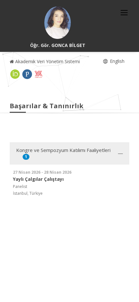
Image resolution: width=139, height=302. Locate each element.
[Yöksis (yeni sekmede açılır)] (38, 74)
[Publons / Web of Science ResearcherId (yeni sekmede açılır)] (27, 74)
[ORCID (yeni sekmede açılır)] (15, 74)
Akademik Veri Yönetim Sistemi (47, 61)
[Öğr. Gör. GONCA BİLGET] (57, 22)
